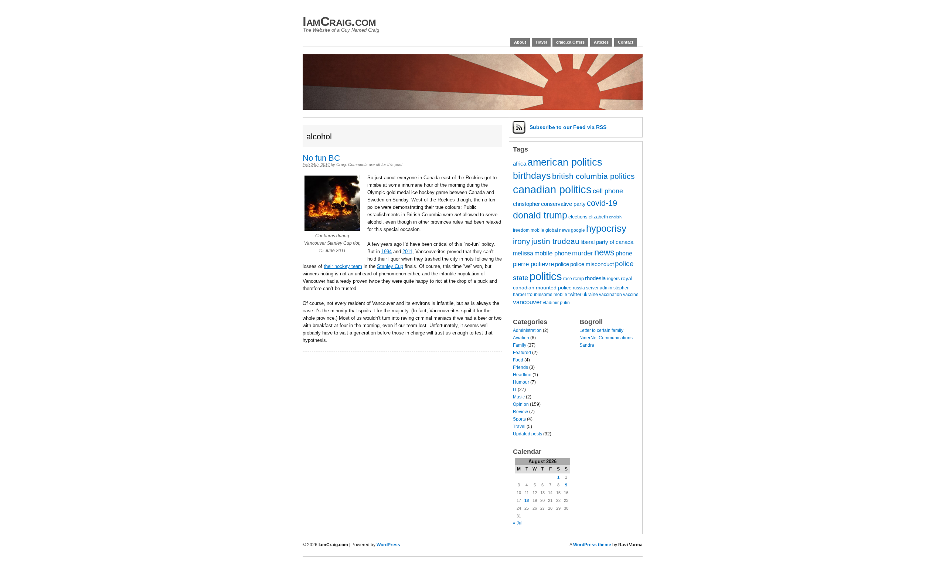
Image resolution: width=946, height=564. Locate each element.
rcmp (578, 278)
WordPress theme (592, 544)
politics (546, 276)
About (520, 42)
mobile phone (552, 253)
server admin (599, 287)
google (578, 230)
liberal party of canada (607, 242)
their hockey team (343, 266)
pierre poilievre (533, 264)
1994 (386, 251)
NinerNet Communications (606, 337)
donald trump (540, 215)
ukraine (590, 294)
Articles (601, 42)
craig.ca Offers (570, 42)
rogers (613, 278)
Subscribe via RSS (568, 127)
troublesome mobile (547, 294)
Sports (519, 419)
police (562, 264)
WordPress (388, 544)
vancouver (527, 302)
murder (582, 253)
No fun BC (321, 158)
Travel (541, 42)
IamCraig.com (339, 21)
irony (521, 241)
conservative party (563, 204)
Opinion (521, 404)
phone (624, 253)
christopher (526, 204)
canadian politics (552, 190)
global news (557, 230)
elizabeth (598, 217)
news (604, 252)
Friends (520, 367)
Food (518, 360)
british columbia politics (593, 176)
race (567, 278)
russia (579, 287)
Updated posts (527, 433)
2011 (407, 251)
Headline (522, 374)
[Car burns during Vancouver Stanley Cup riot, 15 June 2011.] (332, 229)
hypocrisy (606, 228)
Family (519, 345)
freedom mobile (528, 230)
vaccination (610, 294)
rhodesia (595, 278)
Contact (625, 42)
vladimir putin (556, 302)
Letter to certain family (601, 330)
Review (520, 411)
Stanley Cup (390, 266)
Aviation (521, 337)
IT (515, 389)
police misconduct (592, 264)
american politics (564, 162)
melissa (523, 253)
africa (519, 164)
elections (578, 217)
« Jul (518, 523)
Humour (521, 382)
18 (526, 500)
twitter (574, 294)
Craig (341, 164)
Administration (527, 330)
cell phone (608, 191)
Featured (522, 352)
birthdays (532, 175)
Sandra (586, 345)
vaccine (631, 294)
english (615, 217)
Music (519, 397)
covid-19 (602, 203)
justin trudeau (555, 241)
